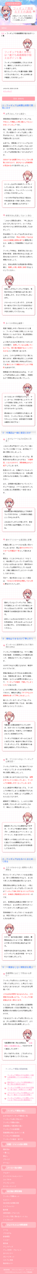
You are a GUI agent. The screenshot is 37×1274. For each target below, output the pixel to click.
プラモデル (7, 1233)
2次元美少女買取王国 (11, 1203)
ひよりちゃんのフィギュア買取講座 (22, 1272)
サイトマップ (30, 1269)
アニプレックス (9, 1183)
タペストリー (8, 1253)
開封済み (6, 1149)
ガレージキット (9, 1257)
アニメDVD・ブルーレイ (12, 1250)
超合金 (5, 1243)
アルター (6, 1173)
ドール (5, 1230)
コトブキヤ (7, 1179)
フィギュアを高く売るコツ (13, 1119)
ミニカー (6, 1240)
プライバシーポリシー (18, 1269)
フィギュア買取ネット (11, 1196)
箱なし (5, 1156)
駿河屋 (5, 1210)
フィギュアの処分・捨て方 (13, 1139)
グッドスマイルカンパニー (13, 1176)
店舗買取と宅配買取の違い (13, 1126)
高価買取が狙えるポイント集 (13, 1132)
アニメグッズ (8, 1247)
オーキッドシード (9, 1186)
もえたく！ (7, 1200)
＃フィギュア (7, 91)
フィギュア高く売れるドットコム (15, 1216)
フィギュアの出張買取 (11, 1129)
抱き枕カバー (8, 1263)
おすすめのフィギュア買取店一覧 (15, 1116)
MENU (4, 28)
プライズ (6, 1159)
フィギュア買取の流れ (11, 1122)
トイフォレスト (9, 1206)
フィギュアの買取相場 (11, 1136)
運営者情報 (6, 1269)
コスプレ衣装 (8, 1260)
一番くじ (6, 1153)
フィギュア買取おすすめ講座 (23, 10)
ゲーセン (6, 1163)
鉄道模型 (6, 1236)
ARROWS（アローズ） (11, 1213)
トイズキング (8, 1220)
